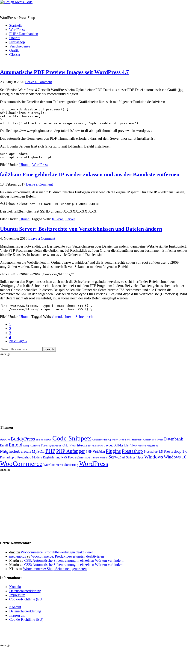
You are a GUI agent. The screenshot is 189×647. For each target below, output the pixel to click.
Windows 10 (175, 457)
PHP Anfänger (70, 451)
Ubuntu (24, 165)
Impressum (17, 595)
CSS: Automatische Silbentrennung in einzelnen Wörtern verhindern (74, 560)
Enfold (15, 445)
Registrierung (51, 457)
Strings (130, 457)
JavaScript (97, 445)
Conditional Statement (130, 439)
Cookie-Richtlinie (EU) (26, 599)
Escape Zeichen (31, 445)
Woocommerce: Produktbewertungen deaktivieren (57, 552)
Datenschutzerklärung (25, 591)
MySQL (38, 451)
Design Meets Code (14, 10)
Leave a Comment (38, 82)
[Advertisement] (94, 388)
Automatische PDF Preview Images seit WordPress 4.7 (64, 72)
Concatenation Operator (105, 439)
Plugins (113, 451)
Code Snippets (72, 438)
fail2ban (58, 219)
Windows (153, 457)
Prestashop (132, 451)
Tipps (139, 457)
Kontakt (15, 587)
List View (130, 445)
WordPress (40, 165)
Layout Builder (113, 445)
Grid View (69, 445)
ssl (123, 457)
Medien (142, 445)
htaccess (84, 445)
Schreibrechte (85, 317)
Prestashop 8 (8, 457)
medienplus (17, 556)
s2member (83, 457)
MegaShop (152, 445)
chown (69, 317)
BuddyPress (23, 439)
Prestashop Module (29, 457)
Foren (44, 445)
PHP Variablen (95, 451)
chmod (57, 317)
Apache (5, 439)
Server (70, 219)
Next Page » (18, 341)
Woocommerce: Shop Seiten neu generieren (55, 569)
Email (4, 445)
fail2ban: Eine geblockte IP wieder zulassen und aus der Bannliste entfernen (89, 174)
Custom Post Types (153, 439)
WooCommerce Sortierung (60, 465)
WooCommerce (21, 463)
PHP (50, 451)
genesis (55, 445)
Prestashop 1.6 (175, 451)
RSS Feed (67, 457)
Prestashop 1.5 (153, 451)
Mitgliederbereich (15, 451)
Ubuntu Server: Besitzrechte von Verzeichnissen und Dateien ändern (81, 229)
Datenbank (173, 439)
